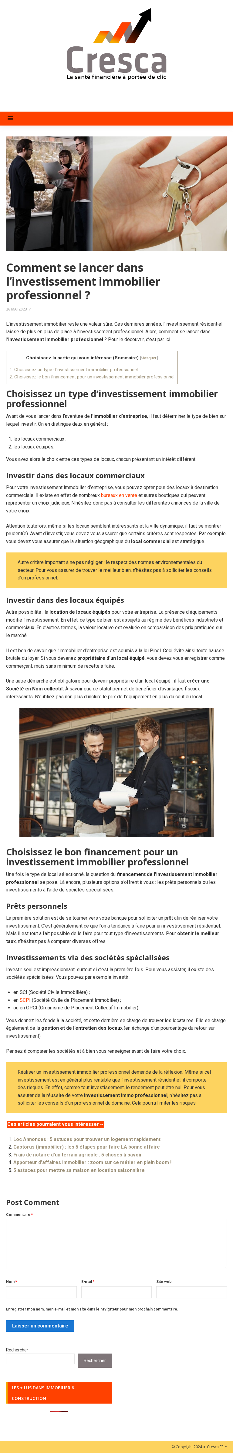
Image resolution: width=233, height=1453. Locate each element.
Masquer (149, 357)
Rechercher (17, 1349)
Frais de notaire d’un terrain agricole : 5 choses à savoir (77, 1155)
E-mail (87, 1282)
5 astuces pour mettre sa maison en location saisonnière (79, 1170)
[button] (10, 118)
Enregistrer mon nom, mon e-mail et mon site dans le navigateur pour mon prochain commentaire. (92, 1309)
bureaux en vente (119, 495)
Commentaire (19, 1215)
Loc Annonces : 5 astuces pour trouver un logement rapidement (86, 1139)
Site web (163, 1282)
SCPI (25, 1000)
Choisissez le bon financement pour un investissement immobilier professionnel (91, 377)
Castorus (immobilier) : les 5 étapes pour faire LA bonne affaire (86, 1147)
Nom (11, 1282)
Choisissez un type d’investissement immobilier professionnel (74, 369)
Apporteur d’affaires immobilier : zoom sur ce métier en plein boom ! (92, 1162)
